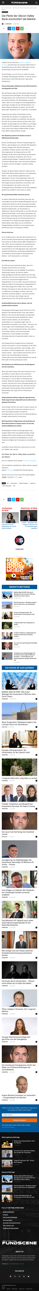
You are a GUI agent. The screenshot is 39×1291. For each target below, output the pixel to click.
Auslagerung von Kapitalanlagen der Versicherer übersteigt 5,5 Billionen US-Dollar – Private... (18, 862)
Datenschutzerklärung (8, 1127)
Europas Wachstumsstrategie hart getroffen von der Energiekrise (16, 1038)
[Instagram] (24, 1276)
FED (8, 483)
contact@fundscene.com (16, 1264)
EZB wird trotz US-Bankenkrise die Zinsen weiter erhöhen (9, 526)
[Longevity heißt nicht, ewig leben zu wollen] (7, 625)
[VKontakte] (28, 1276)
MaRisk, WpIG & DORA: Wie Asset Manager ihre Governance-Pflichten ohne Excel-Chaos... (19, 694)
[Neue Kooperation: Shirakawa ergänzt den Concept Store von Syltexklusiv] (7, 605)
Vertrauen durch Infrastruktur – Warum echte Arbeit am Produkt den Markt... (18, 982)
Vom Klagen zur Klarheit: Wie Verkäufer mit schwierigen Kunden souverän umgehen (18, 892)
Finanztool (10, 470)
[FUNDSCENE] (3, 24)
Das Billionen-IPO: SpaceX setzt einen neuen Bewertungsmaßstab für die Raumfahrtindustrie (17, 922)
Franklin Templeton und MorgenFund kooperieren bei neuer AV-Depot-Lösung (25, 634)
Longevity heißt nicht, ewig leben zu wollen (19, 778)
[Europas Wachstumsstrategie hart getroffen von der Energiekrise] (19, 1026)
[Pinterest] (18, 28)
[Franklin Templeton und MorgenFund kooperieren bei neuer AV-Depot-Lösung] (7, 635)
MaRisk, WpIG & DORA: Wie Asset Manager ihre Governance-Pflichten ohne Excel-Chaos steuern (24, 594)
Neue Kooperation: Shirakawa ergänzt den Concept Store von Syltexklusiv (19, 723)
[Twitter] (13, 28)
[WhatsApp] (22, 28)
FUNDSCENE (9, 24)
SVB (14, 485)
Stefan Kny (4, 727)
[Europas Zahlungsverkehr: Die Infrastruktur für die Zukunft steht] (7, 615)
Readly (16, 477)
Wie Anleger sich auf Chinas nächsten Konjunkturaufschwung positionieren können (17, 953)
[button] (3, 1287)
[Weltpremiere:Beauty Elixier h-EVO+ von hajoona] (7, 1144)
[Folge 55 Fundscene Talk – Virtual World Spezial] (7, 1163)
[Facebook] (9, 28)
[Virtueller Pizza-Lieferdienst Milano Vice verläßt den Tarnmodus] (7, 1153)
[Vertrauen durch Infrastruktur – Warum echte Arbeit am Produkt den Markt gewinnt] (19, 970)
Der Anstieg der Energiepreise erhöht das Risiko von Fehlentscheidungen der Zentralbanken (19, 1067)
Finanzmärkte (13, 483)
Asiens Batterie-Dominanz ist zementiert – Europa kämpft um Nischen (19, 1096)
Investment (32, 483)
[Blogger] (10, 1276)
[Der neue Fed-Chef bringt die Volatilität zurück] (7, 646)
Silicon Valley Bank (7, 485)
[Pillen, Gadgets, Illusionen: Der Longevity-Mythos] (19, 998)
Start (3, 8)
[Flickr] (19, 1276)
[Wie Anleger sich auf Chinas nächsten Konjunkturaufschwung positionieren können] (19, 940)
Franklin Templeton (29, 460)
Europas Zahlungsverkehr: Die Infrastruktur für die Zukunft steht (16, 751)
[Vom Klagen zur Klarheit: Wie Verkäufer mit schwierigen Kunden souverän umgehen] (19, 879)
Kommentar (8, 8)
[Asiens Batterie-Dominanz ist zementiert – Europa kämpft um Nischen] (19, 1084)
